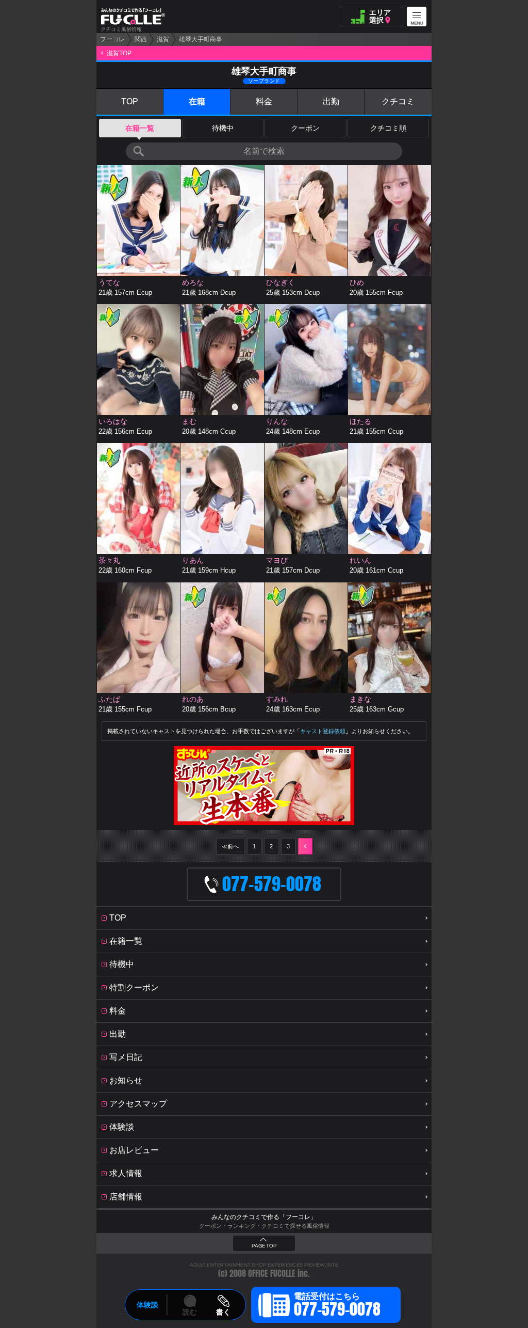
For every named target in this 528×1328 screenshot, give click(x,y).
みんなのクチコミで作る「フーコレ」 (264, 1217)
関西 (141, 39)
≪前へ (230, 846)
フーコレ (112, 39)
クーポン (305, 128)
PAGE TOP (264, 1245)
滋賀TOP (119, 53)
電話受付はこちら (337, 1306)
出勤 (331, 101)
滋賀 (163, 39)
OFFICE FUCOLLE (271, 1273)
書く (223, 1312)
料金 (264, 101)
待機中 (223, 128)
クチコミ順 (388, 128)
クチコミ (398, 101)
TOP (129, 101)
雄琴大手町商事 (200, 39)
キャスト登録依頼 (322, 731)
